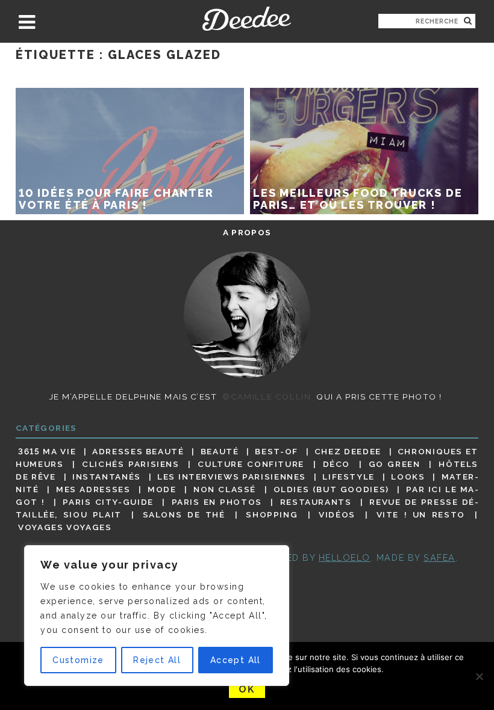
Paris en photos (217, 502)
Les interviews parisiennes (231, 476)
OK (247, 689)
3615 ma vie (47, 451)
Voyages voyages (64, 527)
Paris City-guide (108, 502)
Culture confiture (251, 464)
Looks (408, 476)
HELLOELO (344, 557)
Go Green (395, 464)
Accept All (235, 660)
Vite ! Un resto (421, 514)
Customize (78, 660)
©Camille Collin (266, 396)
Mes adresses (93, 489)
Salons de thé (184, 514)
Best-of (276, 451)
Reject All (157, 660)
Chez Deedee (347, 451)
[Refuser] (479, 676)
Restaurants (316, 502)
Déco (337, 464)
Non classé (224, 489)
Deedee (247, 19)
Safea (439, 557)
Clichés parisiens (131, 464)
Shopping (272, 514)
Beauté (220, 451)
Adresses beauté (138, 451)
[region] (156, 615)
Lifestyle (348, 476)
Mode (162, 489)
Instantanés (106, 476)
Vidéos (337, 514)
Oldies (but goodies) (331, 489)
